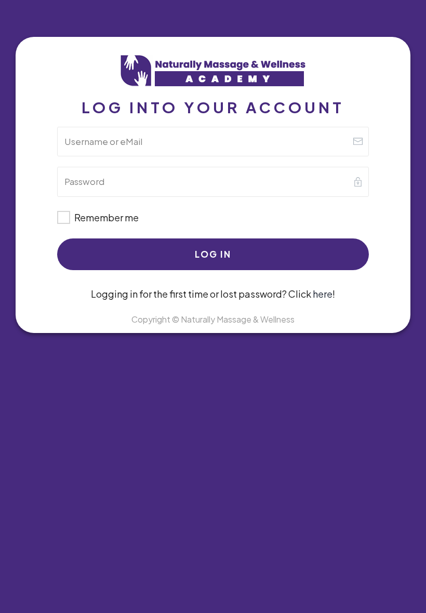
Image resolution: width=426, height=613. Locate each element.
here (322, 294)
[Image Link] (213, 71)
